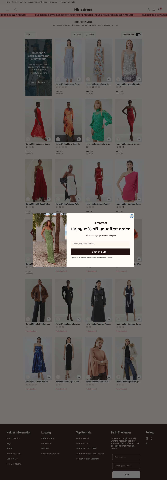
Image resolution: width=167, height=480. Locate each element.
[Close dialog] (131, 216)
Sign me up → (100, 251)
